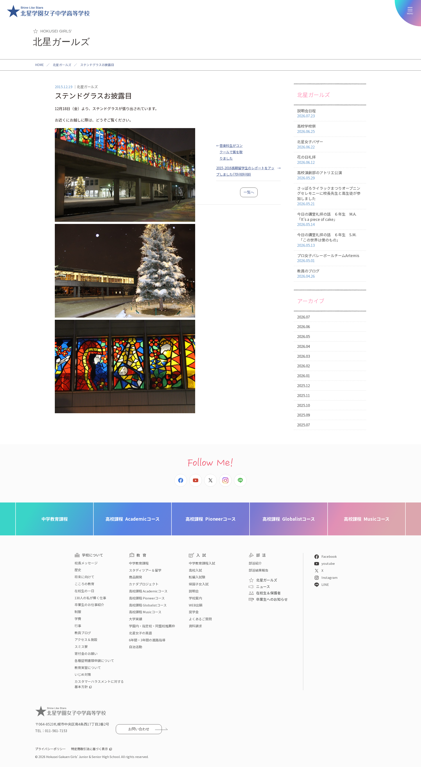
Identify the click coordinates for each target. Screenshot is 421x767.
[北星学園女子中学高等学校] (48, 11)
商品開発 (135, 577)
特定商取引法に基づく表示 (89, 749)
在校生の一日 (84, 590)
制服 (78, 611)
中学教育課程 (54, 519)
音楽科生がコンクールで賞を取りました (231, 152)
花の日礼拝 (306, 159)
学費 (78, 618)
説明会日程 (306, 113)
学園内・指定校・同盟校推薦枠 (152, 626)
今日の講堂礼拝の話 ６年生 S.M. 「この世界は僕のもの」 (326, 240)
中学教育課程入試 (202, 563)
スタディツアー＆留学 (145, 570)
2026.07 (303, 317)
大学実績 (135, 619)
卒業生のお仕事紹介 (89, 604)
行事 (78, 625)
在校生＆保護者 (268, 592)
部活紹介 (255, 563)
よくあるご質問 (200, 619)
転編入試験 (197, 577)
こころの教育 (84, 583)
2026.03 (303, 356)
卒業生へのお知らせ (272, 599)
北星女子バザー (310, 144)
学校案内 (195, 598)
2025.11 (303, 395)
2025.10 (303, 405)
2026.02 (303, 365)
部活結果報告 (258, 570)
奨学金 (194, 612)
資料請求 (195, 626)
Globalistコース (288, 519)
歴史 (78, 569)
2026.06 (303, 326)
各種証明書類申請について (94, 660)
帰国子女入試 (199, 584)
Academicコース (132, 519)
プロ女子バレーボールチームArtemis (328, 258)
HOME (39, 65)
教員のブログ (308, 273)
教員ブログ (83, 632)
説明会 (194, 591)
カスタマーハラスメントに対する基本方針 (99, 684)
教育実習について (88, 667)
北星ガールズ (62, 65)
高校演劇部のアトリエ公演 (319, 175)
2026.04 (303, 346)
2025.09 (303, 415)
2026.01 (303, 375)
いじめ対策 (83, 674)
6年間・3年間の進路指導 (147, 640)
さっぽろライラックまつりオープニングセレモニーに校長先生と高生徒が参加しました (328, 195)
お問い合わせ (138, 729)
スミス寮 (81, 646)
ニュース (263, 586)
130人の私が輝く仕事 (90, 597)
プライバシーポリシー (50, 749)
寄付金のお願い (86, 653)
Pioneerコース (211, 519)
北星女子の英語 (140, 633)
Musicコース (366, 519)
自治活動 (135, 646)
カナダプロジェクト (144, 584)
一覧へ (249, 192)
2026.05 (303, 336)
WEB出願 (195, 605)
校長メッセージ (86, 563)
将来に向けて (84, 576)
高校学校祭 (306, 128)
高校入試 (195, 570)
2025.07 (303, 424)
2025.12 (303, 385)
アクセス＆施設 (86, 639)
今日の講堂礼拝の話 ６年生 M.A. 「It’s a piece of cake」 (326, 219)
